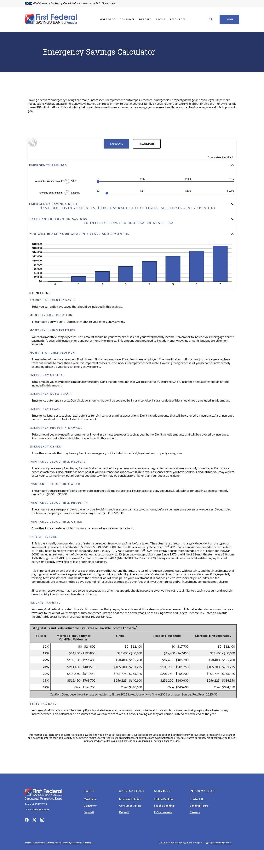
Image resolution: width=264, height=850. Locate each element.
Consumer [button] (127, 19)
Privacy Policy (54, 842)
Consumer (90, 805)
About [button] (160, 19)
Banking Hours (199, 805)
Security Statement (72, 842)
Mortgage (90, 799)
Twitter (34, 820)
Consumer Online (130, 805)
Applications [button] (132, 790)
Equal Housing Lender (220, 842)
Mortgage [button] (107, 19)
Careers (195, 812)
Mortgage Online (130, 799)
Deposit (89, 812)
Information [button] (202, 790)
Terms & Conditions (35, 842)
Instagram (42, 820)
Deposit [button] (145, 19)
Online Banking (164, 799)
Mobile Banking (164, 805)
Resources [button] (178, 19)
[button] (132, 165)
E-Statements (163, 812)
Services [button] (162, 790)
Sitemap (87, 842)
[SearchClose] (211, 19)
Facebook (27, 820)
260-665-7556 (41, 809)
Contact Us (197, 799)
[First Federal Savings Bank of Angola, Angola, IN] (51, 19)
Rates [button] (89, 790)
